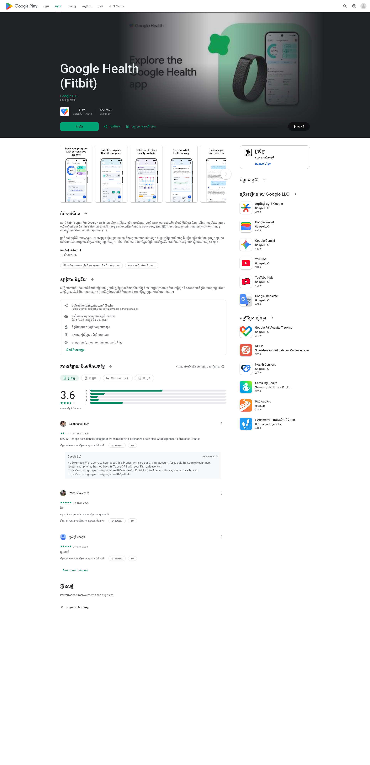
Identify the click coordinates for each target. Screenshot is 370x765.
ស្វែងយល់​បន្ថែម (79, 309)
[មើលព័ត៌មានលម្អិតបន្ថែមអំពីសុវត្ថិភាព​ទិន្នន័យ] (75, 349)
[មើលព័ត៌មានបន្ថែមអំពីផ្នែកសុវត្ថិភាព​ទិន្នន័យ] (92, 279)
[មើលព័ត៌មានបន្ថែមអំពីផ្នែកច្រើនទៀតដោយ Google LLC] (294, 194)
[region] (114, 111)
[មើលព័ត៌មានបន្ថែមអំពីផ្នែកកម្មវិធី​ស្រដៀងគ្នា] (271, 317)
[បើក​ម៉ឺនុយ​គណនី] (363, 6)
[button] (76, 173)
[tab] (46, 6)
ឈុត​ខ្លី (298, 126)
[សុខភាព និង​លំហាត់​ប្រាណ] (141, 265)
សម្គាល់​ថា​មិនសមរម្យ (74, 607)
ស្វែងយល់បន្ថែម (263, 163)
